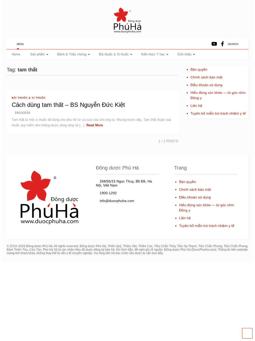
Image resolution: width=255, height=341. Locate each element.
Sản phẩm (37, 54)
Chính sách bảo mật (206, 77)
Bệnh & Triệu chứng (71, 54)
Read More (94, 125)
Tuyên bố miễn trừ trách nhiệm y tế (218, 113)
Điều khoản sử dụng (206, 85)
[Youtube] (214, 44)
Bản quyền (199, 69)
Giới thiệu (184, 54)
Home (16, 54)
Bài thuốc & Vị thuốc (114, 54)
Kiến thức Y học (153, 54)
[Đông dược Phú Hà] (127, 32)
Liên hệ (196, 106)
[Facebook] (222, 44)
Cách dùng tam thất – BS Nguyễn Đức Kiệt (68, 104)
